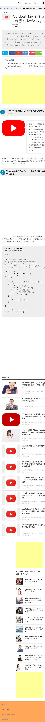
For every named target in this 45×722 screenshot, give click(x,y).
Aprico (22, 3)
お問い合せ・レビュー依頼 (9, 714)
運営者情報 (5, 719)
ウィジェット (5, 709)
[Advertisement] (29, 555)
